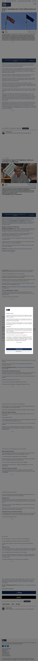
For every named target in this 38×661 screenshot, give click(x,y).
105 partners (20, 342)
